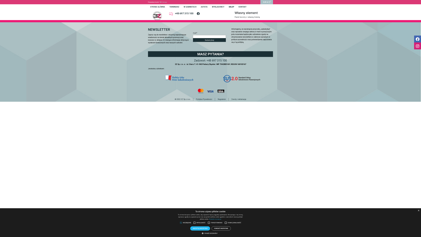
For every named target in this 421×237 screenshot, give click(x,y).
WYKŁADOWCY (218, 7)
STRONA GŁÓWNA (157, 7)
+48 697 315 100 (184, 13)
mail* (195, 33)
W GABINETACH (190, 7)
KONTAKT (242, 7)
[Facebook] (198, 13)
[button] (417, 39)
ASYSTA (204, 7)
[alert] (210, 222)
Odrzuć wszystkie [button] (221, 228)
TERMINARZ (174, 7)
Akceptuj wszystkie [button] (200, 228)
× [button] (418, 210)
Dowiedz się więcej (215, 219)
